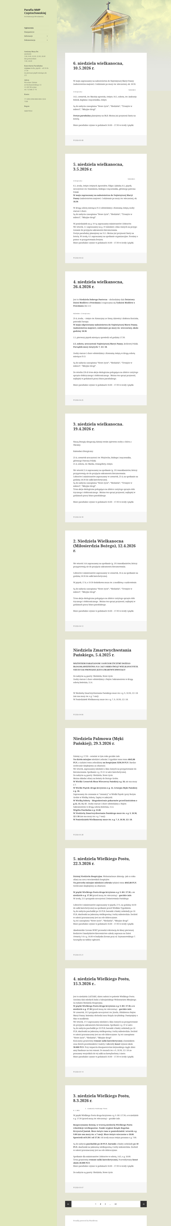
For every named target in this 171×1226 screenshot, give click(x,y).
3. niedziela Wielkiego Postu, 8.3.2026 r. (101, 1098)
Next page (143, 1204)
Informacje (28, 36)
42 (116, 1204)
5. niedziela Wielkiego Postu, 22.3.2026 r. (101, 861)
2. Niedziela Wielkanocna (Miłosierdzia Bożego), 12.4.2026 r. (104, 545)
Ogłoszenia (29, 28)
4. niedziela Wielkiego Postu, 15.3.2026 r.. (101, 981)
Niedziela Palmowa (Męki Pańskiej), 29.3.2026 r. (98, 741)
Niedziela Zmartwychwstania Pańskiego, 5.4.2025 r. (102, 652)
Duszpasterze (29, 32)
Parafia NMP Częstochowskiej (35, 11)
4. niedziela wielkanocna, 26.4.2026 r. (98, 284)
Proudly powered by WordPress (85, 1221)
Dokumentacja (29, 40)
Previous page (68, 1204)
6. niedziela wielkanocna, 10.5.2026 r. (98, 66)
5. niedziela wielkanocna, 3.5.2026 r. (98, 167)
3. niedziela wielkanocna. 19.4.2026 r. (98, 426)
